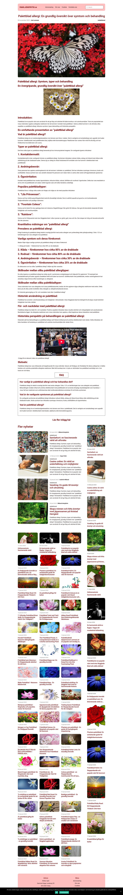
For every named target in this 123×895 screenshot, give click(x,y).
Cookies (64, 7)
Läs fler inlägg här (61, 420)
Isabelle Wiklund (64, 479)
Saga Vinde (63, 456)
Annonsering (49, 7)
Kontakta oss (73, 7)
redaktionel (101, 20)
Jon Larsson (35, 20)
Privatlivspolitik (64, 892)
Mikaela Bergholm (64, 432)
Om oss (57, 7)
